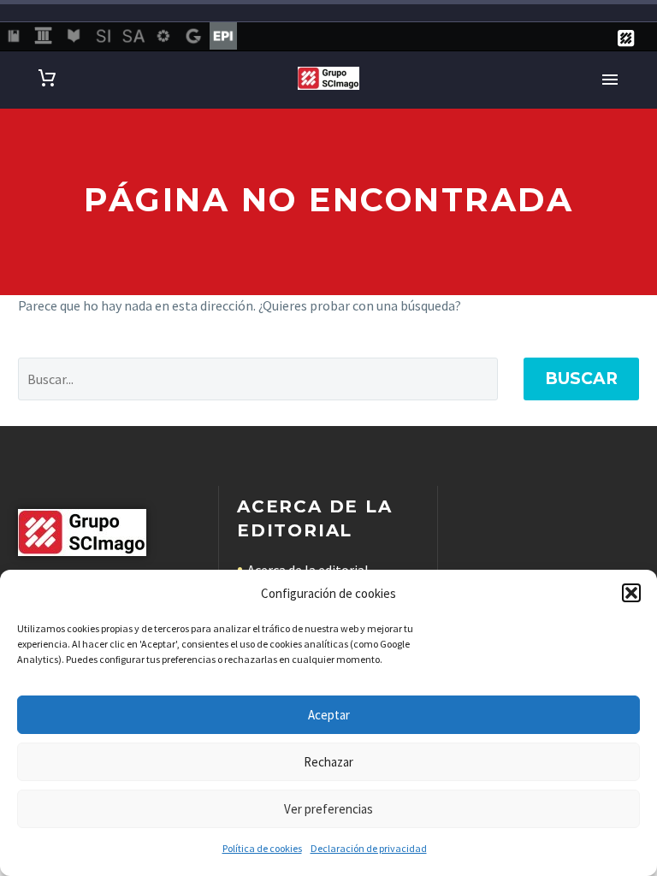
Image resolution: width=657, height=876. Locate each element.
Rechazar (328, 762)
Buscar (581, 378)
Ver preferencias (328, 809)
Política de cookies (262, 848)
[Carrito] (47, 78)
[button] (631, 592)
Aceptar (329, 715)
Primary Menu (610, 79)
